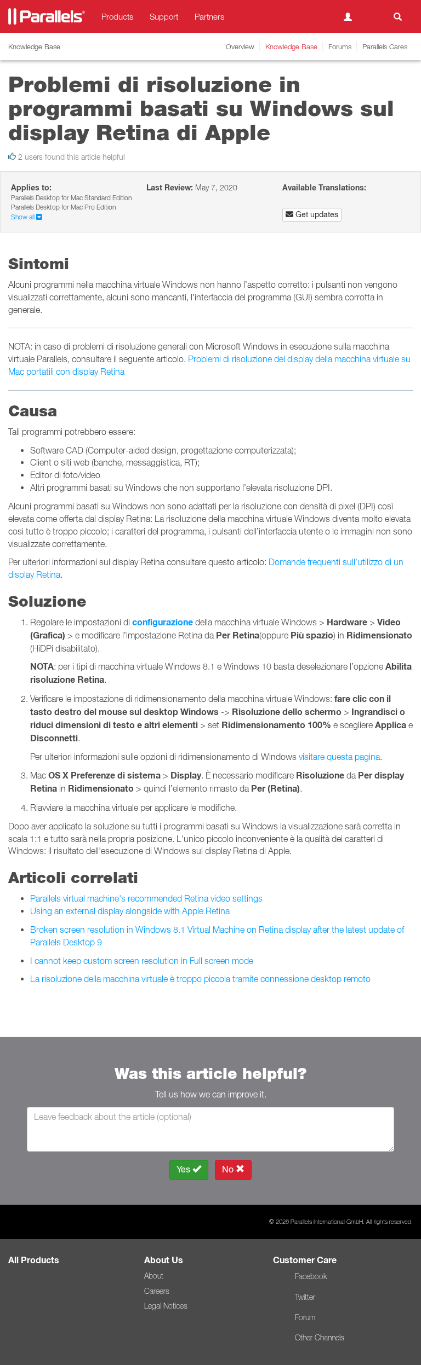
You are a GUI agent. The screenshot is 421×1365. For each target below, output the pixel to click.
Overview (240, 46)
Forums (339, 46)
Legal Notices (165, 1306)
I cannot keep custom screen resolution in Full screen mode (141, 961)
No (229, 1169)
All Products (33, 1260)
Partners (209, 16)
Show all (23, 217)
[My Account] (347, 16)
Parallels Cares (384, 46)
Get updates (315, 214)
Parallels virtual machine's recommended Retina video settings (146, 898)
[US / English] (372, 16)
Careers (156, 1291)
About (153, 1275)
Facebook (311, 1276)
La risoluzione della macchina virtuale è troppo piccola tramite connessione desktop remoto (200, 979)
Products (117, 16)
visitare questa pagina (339, 757)
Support (164, 16)
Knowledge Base (291, 46)
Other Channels (319, 1337)
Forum (305, 1317)
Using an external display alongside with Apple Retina (130, 911)
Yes (184, 1169)
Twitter (305, 1297)
